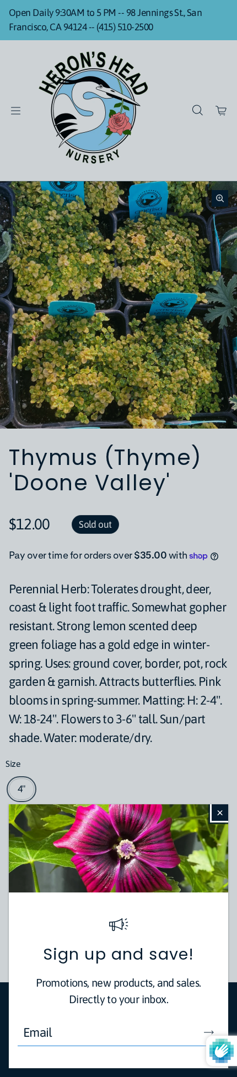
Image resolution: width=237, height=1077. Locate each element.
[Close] (220, 812)
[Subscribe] (209, 1032)
